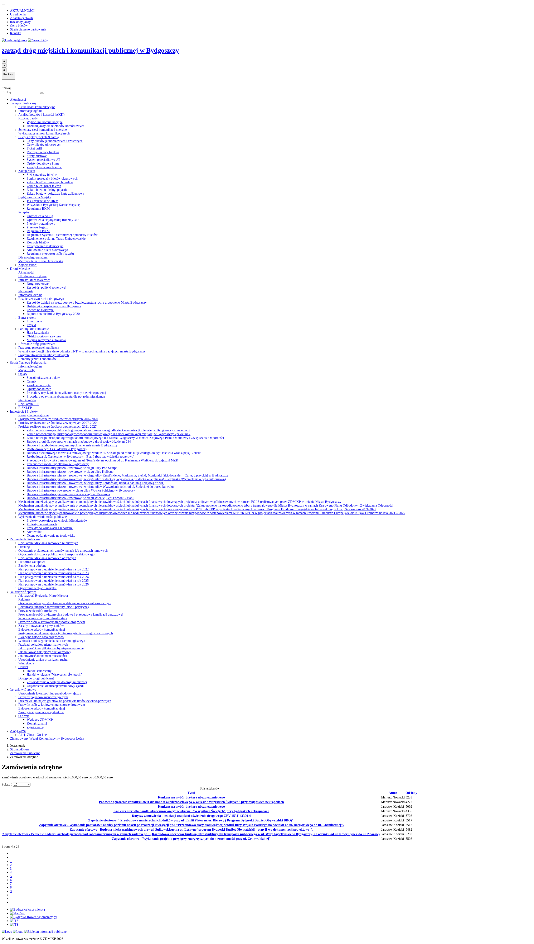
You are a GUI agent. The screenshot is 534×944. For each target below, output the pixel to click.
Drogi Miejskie (20, 268)
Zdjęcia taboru (27, 265)
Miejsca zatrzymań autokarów (46, 340)
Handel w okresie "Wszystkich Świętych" (54, 674)
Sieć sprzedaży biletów (42, 174)
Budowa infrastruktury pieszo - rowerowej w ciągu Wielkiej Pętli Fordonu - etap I (80, 498)
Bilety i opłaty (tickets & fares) (38, 137)
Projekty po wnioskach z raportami (50, 528)
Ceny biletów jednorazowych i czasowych (55, 141)
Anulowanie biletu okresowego (47, 250)
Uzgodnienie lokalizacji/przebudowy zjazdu (55, 686)
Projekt (31, 325)
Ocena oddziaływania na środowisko (51, 535)
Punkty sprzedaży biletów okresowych (52, 178)
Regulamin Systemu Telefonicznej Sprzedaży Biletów (62, 235)
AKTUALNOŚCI (22, 10)
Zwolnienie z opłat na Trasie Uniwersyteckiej (56, 238)
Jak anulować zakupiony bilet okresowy (44, 652)
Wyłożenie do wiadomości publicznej (43, 516)
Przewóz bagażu (37, 227)
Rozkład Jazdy (28, 118)
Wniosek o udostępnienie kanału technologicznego (51, 640)
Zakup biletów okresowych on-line (50, 182)
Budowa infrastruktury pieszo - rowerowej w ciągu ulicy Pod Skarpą (72, 468)
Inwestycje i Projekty (24, 411)
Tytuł (191, 792)
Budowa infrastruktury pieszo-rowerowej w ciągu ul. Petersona (68, 494)
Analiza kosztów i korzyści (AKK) (41, 114)
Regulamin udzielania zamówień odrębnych (47, 558)
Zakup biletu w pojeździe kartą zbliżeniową (55, 193)
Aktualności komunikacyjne (36, 107)
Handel (23, 667)
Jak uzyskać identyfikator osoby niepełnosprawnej (51, 648)
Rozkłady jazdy (20, 22)
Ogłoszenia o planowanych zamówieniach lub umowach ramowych (63, 550)
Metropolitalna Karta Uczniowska (40, 261)
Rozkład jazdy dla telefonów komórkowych (55, 126)
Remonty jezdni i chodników (37, 359)
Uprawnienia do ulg (40, 216)
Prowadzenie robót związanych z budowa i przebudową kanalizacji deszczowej (70, 614)
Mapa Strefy (26, 370)
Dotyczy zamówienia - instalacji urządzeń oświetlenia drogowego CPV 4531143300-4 (191, 815)
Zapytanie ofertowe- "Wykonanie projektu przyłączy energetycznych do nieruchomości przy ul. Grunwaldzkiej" (191, 838)
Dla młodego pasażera (33, 257)
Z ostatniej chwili (21, 18)
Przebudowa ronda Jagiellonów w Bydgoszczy (58, 464)
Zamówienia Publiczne (25, 539)
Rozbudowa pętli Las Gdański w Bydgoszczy (57, 449)
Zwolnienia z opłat (39, 385)
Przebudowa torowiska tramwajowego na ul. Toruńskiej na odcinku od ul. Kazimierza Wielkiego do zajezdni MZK (102, 460)
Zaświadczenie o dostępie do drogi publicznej (57, 682)
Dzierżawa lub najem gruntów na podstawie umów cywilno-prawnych (64, 603)
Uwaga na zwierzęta (40, 310)
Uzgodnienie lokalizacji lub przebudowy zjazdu (49, 693)
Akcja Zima (18, 731)
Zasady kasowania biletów (44, 167)
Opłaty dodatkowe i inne (43, 163)
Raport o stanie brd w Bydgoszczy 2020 (53, 314)
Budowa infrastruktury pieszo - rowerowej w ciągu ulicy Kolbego (70, 471)
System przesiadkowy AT (43, 159)
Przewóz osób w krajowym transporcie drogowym (51, 622)
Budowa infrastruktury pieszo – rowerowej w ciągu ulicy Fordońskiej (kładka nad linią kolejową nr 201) (95, 483)
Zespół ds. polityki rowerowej (46, 287)
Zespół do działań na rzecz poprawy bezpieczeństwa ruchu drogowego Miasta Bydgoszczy (87, 302)
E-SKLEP (25, 407)
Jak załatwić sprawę (23, 592)
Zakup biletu (26, 171)
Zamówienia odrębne (32, 565)
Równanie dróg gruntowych (36, 344)
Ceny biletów (19, 25)
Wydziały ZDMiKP (40, 719)
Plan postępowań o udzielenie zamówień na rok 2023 (53, 573)
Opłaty (22, 374)
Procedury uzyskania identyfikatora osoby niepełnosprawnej (66, 392)
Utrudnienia (18, 14)
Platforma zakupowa (31, 562)
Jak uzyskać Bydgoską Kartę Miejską (43, 595)
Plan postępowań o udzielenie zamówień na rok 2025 (53, 580)
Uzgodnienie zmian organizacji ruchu (43, 659)
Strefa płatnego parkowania (28, 29)
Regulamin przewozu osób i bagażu (50, 253)
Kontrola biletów (38, 242)
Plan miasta (25, 291)
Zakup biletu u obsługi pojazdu (47, 189)
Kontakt (15, 33)
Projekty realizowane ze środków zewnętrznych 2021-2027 (57, 426)
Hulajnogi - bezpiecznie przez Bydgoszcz (54, 306)
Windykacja (26, 663)
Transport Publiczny (23, 103)
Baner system (27, 317)
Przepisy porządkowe (41, 223)
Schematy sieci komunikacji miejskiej (43, 129)
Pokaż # (7, 784)
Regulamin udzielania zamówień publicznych (48, 543)
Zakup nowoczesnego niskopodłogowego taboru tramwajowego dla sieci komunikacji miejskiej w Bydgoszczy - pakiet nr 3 (108, 430)
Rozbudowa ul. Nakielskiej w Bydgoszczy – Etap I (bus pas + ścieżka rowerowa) (80, 456)
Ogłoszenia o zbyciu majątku (37, 588)
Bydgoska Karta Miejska (34, 197)
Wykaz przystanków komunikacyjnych (44, 133)
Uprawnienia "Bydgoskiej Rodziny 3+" (53, 220)
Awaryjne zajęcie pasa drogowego (41, 637)
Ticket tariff (34, 148)
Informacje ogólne (30, 111)
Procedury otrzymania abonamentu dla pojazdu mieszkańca (66, 396)
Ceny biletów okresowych (44, 144)
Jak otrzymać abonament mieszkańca (42, 656)
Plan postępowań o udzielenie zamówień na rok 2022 (53, 569)
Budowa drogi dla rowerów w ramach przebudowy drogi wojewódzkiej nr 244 (79, 441)
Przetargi (24, 547)
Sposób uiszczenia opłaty (43, 377)
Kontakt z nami (37, 723)
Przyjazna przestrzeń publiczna (38, 347)
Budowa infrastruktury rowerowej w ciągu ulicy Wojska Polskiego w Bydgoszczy (81, 490)
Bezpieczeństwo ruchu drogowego (41, 298)
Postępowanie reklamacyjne (45, 246)
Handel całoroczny (39, 671)
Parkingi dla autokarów (33, 329)
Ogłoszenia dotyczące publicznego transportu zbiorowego (56, 554)
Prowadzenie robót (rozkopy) (37, 610)
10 (11, 895)
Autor (393, 792)
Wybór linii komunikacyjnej (45, 122)
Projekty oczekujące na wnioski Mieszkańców (57, 520)
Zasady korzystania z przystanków (41, 625)
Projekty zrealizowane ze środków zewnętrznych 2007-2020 (58, 419)
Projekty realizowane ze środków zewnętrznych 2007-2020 (57, 422)
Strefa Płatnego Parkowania (28, 362)
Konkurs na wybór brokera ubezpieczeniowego (191, 797)
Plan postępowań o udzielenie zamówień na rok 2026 (53, 584)
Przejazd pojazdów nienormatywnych (43, 644)
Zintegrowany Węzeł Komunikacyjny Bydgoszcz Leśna (47, 738)
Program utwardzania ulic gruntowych (43, 355)
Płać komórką (27, 400)
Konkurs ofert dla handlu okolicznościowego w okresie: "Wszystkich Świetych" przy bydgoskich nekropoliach (191, 811)
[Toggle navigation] (3, 4)
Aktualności (18, 99)
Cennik (31, 381)
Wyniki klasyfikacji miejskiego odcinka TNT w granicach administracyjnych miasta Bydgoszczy (82, 351)
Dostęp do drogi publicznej (36, 678)
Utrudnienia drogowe (32, 276)
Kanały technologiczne (33, 415)
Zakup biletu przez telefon (44, 186)
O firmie (23, 716)
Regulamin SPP (28, 404)
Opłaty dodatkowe (39, 389)
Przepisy (24, 212)
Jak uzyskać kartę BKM (42, 201)
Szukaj (6, 88)
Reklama (24, 599)
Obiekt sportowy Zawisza (44, 336)
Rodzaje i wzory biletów (43, 152)
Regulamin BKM (38, 208)
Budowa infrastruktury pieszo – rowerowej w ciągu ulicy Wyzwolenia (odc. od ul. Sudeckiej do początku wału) (100, 486)
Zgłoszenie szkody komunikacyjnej (41, 629)
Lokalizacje (34, 321)
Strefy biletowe (37, 156)
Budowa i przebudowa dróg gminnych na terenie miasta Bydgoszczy (72, 445)
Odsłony (411, 792)
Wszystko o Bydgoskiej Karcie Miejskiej (54, 205)
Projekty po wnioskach (42, 524)
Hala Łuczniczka (38, 332)
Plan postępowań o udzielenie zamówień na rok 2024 (53, 577)
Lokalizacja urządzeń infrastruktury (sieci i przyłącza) (53, 607)
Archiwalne (34, 531)
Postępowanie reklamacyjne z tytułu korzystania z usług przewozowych (65, 633)
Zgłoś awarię (35, 727)
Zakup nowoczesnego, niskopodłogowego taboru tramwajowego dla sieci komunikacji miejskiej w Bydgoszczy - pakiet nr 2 (108, 434)
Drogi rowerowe (38, 283)
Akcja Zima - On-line (32, 734)
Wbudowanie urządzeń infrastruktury (42, 618)
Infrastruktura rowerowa (34, 280)
